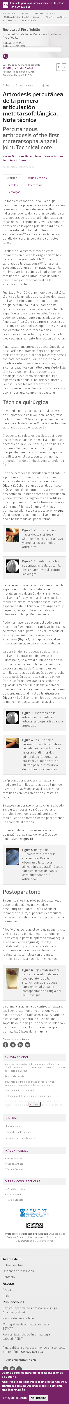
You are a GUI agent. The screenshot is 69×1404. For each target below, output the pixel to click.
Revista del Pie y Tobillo (18, 1318)
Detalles (12, 185)
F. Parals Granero (14, 1169)
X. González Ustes (15, 1158)
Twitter (12, 1369)
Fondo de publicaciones (18, 1132)
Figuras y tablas (37, 178)
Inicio (6, 1295)
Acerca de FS (12, 1259)
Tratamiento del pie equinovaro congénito (28, 1096)
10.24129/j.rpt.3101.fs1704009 (18, 68)
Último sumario (13, 1126)
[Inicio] (5, 5)
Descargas (13, 192)
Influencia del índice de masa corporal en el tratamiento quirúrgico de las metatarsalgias (29, 1083)
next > (64, 67)
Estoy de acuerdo (15, 1398)
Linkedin (5, 1369)
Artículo (12, 178)
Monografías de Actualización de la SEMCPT (26, 1326)
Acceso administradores (56, 15)
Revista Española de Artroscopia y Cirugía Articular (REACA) (30, 1310)
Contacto (9, 1277)
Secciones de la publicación (20, 1138)
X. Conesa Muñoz (14, 1163)
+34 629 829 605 (20, 6)
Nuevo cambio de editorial (19, 1090)
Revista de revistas (15, 1076)
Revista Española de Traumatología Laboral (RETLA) (26, 1336)
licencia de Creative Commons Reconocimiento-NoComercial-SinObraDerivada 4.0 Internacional (36, 1237)
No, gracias (38, 1397)
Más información (13, 1390)
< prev (58, 67)
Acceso (8, 1283)
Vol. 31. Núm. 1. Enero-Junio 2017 (21, 65)
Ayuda (7, 1289)
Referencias (34, 185)
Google (19, 1369)
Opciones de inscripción (18, 1271)
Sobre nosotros (13, 1265)
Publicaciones (13, 1302)
